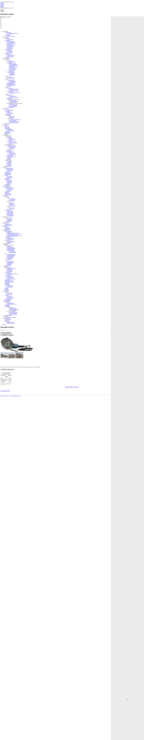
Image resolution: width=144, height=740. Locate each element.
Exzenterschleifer (10, 257)
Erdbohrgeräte (7, 111)
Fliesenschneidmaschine (11, 268)
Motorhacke (9, 162)
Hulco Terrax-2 (10, 297)
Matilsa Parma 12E (10, 169)
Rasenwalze (9, 165)
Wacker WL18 (9, 176)
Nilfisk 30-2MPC (10, 239)
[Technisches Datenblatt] (8, 371)
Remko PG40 (11, 208)
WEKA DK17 (12, 117)
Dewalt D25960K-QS (11, 45)
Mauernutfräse (7, 127)
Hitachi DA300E (10, 113)
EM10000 (11, 204)
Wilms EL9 (11, 202)
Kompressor (7, 124)
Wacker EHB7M (10, 39)
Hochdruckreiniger (8, 231)
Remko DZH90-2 (12, 199)
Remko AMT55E (10, 214)
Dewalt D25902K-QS (11, 42)
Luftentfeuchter (7, 209)
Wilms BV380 (12, 200)
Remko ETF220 (10, 210)
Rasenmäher (9, 161)
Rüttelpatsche (9, 98)
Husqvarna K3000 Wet (11, 278)
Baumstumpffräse (8, 132)
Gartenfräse (7, 131)
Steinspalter (7, 57)
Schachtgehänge (8, 178)
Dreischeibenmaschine (11, 85)
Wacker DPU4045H (13, 106)
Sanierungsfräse (12, 80)
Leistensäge (9, 158)
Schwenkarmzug (8, 184)
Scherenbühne (7, 172)
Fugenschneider (8, 32)
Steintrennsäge (9, 269)
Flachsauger (7, 227)
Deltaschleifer (9, 258)
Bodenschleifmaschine (11, 248)
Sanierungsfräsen (8, 128)
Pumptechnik (5, 226)
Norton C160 (9, 34)
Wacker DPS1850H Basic (14, 101)
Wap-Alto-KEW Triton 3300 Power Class (14, 235)
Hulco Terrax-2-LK (10, 298)
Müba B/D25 (9, 181)
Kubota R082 (9, 177)
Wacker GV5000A (10, 322)
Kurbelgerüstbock (8, 174)
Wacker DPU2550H (13, 105)
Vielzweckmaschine (10, 247)
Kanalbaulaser (9, 218)
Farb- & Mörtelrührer (11, 77)
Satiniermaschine (10, 262)
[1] (4, 358)
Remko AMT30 (10, 213)
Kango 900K (9, 44)
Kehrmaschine (9, 242)
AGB (20, 395)
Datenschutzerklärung (14, 395)
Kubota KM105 (10, 52)
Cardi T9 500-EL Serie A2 (14, 122)
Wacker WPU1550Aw (11, 36)
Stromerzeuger (7, 321)
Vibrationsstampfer (10, 107)
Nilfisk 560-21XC (10, 238)
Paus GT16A (9, 170)
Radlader (6, 175)
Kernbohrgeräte (8, 114)
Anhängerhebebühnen (11, 145)
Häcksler (8, 150)
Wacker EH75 (9, 47)
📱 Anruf (2, 10)
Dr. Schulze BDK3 (12, 120)
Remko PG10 (11, 207)
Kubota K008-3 (10, 54)
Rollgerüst (7, 192)
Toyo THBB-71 (10, 50)
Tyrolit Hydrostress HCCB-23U (15, 119)
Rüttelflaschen (9, 95)
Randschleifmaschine (11, 255)
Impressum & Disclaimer (5, 395)
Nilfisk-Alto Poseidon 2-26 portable (13, 233)
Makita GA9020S (10, 277)
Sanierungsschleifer (10, 79)
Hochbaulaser (9, 219)
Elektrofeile (9, 259)
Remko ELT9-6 (12, 203)
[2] (12, 358)
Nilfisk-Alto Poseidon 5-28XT (12, 234)
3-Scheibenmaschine (11, 249)
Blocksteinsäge (10, 271)
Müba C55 (9, 183)
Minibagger (7, 53)
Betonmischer (9, 76)
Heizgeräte (7, 196)
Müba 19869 (9, 180)
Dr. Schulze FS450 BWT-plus (12, 33)
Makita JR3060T (12, 154)
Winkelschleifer (10, 263)
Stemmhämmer (7, 40)
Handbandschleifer (10, 256)
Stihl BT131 (9, 112)
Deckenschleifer (8, 265)
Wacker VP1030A (12, 100)
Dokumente (2, 3)
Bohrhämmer (7, 38)
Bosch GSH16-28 (10, 46)
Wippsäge (9, 159)
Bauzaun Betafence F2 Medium (10, 317)
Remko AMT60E (10, 215)
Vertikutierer (9, 164)
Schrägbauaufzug (8, 173)
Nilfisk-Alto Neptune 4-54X (12, 236)
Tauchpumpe (7, 228)
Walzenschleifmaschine (11, 254)
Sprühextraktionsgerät (11, 241)
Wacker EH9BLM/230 (11, 43)
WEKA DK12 (12, 116)
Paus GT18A (9, 171)
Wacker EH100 (10, 48)
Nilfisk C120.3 (9, 232)
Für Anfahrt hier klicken (5, 390)
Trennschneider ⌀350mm (13, 90)
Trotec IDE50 (11, 198)
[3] (19, 358)
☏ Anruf (2, 11)
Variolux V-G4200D (11, 323)
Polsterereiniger (7, 243)
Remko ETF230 (10, 211)
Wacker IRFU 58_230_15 (14, 97)
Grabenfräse (7, 133)
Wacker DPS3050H (13, 102)
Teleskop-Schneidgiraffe (11, 156)
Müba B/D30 (9, 182)
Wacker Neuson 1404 (11, 55)
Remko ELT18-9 (12, 205)
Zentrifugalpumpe (8, 229)
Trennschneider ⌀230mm (13, 89)
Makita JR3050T (12, 153)
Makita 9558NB (10, 276)
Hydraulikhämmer (8, 49)
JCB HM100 (9, 51)
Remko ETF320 (10, 212)
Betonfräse (9, 86)
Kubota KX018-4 (10, 56)
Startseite (2, 2)
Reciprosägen (9, 152)
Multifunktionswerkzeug (9, 280)
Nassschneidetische (8, 267)
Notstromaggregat (8, 166)
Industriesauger (7, 237)
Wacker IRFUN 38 (12, 96)
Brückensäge (9, 270)
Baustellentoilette (8, 319)
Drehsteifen (7, 179)
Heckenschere (9, 157)
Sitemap (4, 324)
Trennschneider (10, 88)
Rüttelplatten (7, 35)
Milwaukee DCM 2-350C (14, 121)
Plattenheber (7, 185)
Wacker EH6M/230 (10, 41)
